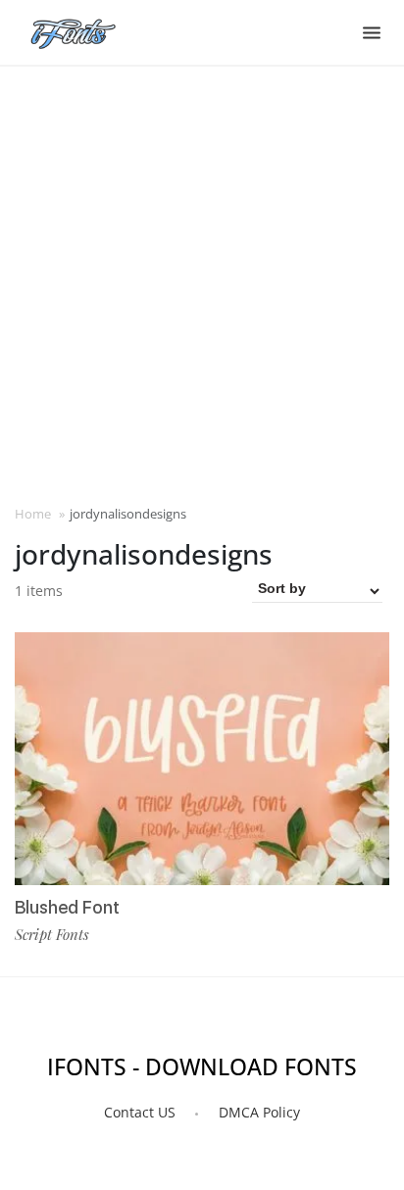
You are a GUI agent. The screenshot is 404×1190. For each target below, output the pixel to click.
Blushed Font (67, 907)
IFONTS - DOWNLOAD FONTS (202, 1066)
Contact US (140, 1112)
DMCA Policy (259, 1112)
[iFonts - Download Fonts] (81, 29)
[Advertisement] (202, 283)
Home (33, 513)
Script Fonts (52, 934)
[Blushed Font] (202, 758)
